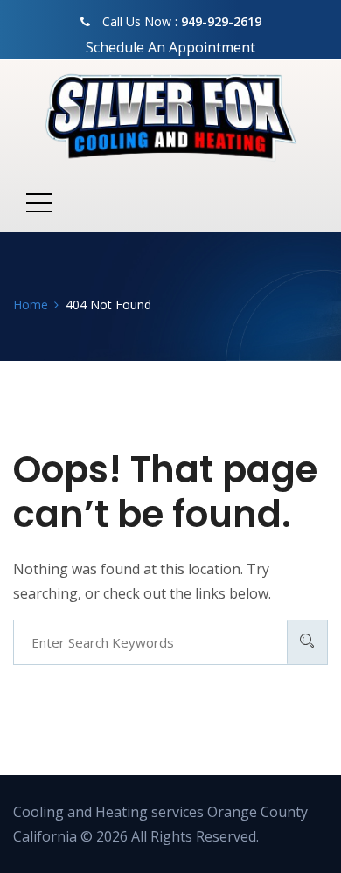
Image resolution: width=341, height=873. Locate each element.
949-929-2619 (221, 21)
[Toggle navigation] (39, 202)
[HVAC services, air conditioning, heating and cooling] (170, 115)
